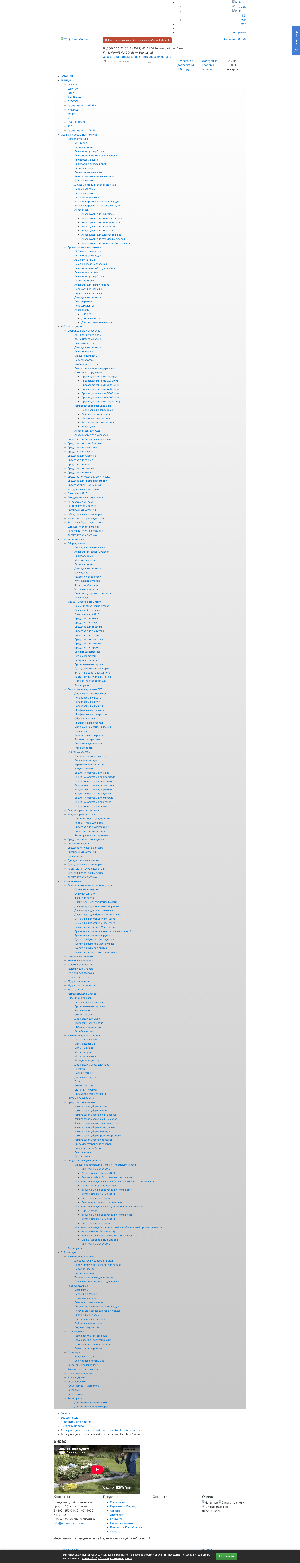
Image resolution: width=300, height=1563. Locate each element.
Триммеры (74, 1352)
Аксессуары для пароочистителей (101, 218)
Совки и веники (83, 1072)
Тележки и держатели (87, 576)
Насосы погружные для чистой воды (96, 201)
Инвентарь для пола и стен (84, 1035)
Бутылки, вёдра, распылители (85, 522)
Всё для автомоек (71, 326)
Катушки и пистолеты (87, 580)
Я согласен (226, 1556)
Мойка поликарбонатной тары (99, 1185)
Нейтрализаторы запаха (82, 505)
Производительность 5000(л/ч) (100, 393)
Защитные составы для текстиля (94, 785)
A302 (71, 126)
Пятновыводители (85, 655)
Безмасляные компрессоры (98, 422)
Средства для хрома (86, 647)
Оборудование (76, 543)
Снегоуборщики (77, 1381)
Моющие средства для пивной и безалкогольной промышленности (114, 1181)
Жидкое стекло (83, 768)
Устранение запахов (86, 589)
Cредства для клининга (82, 1102)
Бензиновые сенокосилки (83, 1364)
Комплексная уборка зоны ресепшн (95, 1114)
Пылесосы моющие (86, 159)
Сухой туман (82, 1156)
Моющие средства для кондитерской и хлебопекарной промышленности (118, 1227)
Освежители (75, 856)
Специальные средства (95, 1168)
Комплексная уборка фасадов (92, 1131)
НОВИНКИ (67, 76)
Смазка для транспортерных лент (101, 1202)
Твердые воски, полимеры (90, 755)
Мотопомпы (81, 1289)
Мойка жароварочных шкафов (99, 1239)
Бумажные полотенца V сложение (94, 918)
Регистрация (237, 32)
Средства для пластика (82, 455)
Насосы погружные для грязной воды (97, 205)
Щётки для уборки (85, 1089)
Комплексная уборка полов (90, 1106)
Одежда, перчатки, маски (83, 526)
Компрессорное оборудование (92, 405)
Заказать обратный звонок (121, 56)
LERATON (73, 88)
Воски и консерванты (87, 651)
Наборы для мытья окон (89, 1002)
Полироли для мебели (87, 1147)
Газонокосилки (76, 1331)
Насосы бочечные (85, 192)
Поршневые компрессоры (97, 409)
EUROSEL (73, 101)
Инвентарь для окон (80, 997)
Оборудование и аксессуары (85, 330)
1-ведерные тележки (80, 956)
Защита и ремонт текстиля (83, 810)
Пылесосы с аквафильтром (90, 163)
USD (243, 6)
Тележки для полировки (88, 735)
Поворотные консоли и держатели (94, 368)
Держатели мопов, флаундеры (92, 1064)
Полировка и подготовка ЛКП (85, 689)
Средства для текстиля (82, 464)
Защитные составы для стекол (92, 801)
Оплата (115, 1510)
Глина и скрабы (83, 747)
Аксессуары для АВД (87, 430)
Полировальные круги (87, 701)
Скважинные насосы (86, 1314)
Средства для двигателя (82, 447)
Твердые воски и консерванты (86, 497)
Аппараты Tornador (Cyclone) (91, 551)
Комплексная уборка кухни (90, 1110)
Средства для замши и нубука (86, 839)
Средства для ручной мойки (85, 443)
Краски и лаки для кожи (88, 822)
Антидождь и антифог (80, 501)
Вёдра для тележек (79, 981)
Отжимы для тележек (81, 972)
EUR (243, 11)
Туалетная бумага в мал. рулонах (94, 943)
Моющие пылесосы (86, 355)
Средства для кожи (79, 472)
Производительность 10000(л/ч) (100, 401)
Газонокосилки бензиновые (90, 1335)
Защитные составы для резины (93, 789)
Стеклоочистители (85, 180)
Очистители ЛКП (77, 493)
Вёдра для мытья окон (81, 985)
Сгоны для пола (83, 1085)
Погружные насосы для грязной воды (97, 1310)
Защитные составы (79, 751)
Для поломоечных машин (96, 322)
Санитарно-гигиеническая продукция (90, 885)
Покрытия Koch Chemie (126, 1527)
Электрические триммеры (90, 1360)
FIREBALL (73, 109)
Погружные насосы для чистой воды (96, 1306)
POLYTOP (73, 92)
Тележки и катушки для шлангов (93, 1277)
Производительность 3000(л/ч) (100, 384)
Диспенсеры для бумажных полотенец (97, 914)
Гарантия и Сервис (123, 1506)
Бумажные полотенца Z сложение (94, 922)
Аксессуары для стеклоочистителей (103, 238)
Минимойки (81, 142)
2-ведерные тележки (80, 960)
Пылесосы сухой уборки (89, 151)
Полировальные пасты (88, 697)
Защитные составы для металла (93, 797)
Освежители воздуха (87, 889)
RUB (243, 2)
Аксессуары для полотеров (97, 230)
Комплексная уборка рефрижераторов (97, 1135)
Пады (77, 1081)
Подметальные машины (88, 172)
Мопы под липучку (85, 1039)
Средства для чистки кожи (90, 831)
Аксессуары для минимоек (97, 213)
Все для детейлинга (72, 539)
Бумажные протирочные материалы (96, 951)
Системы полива (84, 1273)
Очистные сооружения (88, 372)
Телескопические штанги (89, 1022)
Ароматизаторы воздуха (82, 534)
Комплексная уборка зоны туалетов (96, 1122)
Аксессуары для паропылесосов (101, 222)
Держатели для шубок (87, 1018)
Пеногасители (82, 1152)
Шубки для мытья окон (88, 1027)
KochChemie (75, 97)
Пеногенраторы (83, 301)
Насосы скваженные (86, 197)
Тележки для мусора (80, 968)
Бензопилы (74, 1389)
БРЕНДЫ (66, 80)
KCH (243, 19)
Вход (243, 24)
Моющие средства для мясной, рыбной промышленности (108, 1206)
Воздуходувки (76, 1377)
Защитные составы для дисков (93, 793)
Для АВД (86, 313)
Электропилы (76, 1394)
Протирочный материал (82, 509)
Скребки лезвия (84, 1031)
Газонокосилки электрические (92, 1339)
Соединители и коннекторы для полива (97, 1264)
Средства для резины (81, 468)
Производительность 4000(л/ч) (100, 388)
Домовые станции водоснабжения (95, 184)
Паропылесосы (83, 167)
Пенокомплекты (84, 305)
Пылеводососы (83, 351)
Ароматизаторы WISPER (82, 105)
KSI (244, 15)
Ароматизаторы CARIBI (81, 130)
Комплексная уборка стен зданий (94, 1127)
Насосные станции (85, 1293)
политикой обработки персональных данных (107, 1558)
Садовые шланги (84, 1268)
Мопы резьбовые (84, 1043)
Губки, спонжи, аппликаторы (85, 514)
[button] (296, 40)
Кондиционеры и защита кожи (92, 818)
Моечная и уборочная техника (79, 134)
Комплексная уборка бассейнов (93, 1139)
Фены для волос (84, 897)
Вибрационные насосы (88, 1323)
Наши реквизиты (121, 1523)
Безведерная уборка (86, 1060)
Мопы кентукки (83, 1047)
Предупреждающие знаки (90, 1093)
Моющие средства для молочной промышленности (105, 1164)
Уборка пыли (75, 989)
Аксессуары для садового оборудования (105, 243)
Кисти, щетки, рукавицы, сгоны (86, 518)
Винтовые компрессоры (95, 414)
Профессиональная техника (84, 247)
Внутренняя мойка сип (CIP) (98, 1173)
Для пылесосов (90, 318)
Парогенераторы (84, 359)
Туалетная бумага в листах (90, 947)
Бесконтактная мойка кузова (91, 605)
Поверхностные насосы (88, 1302)
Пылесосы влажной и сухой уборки (95, 155)
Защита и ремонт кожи (81, 814)
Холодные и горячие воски (83, 489)
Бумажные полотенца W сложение (95, 926)
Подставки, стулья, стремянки (86, 530)
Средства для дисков (80, 451)
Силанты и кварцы (85, 760)
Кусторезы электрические (83, 1369)
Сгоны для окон (83, 1014)
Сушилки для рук (84, 893)
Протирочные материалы (89, 1006)
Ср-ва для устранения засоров (93, 1143)
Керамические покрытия (89, 764)
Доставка (116, 1514)
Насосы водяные (78, 1285)
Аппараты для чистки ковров (91, 284)
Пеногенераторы (84, 343)
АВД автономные (84, 259)
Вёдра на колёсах (78, 977)
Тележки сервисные (80, 964)
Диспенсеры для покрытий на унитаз (96, 906)
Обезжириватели (84, 718)
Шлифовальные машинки (89, 710)
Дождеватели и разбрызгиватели (94, 1260)
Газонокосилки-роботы (88, 1348)
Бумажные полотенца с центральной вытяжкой (102, 931)
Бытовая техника (78, 138)
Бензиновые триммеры (88, 1356)
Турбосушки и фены (86, 363)
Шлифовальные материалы (90, 714)
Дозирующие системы (87, 297)
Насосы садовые (84, 188)
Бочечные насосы (85, 1298)
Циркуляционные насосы (89, 1318)
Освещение (81, 572)
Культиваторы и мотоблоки (83, 1385)
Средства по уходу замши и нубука (89, 476)
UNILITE (72, 84)
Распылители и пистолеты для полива (97, 1281)
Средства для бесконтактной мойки (89, 439)
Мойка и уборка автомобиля (84, 601)
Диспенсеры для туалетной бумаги (95, 901)
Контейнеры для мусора (82, 993)
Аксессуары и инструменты (91, 835)
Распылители (82, 1010)
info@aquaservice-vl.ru (156, 56)
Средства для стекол (80, 459)
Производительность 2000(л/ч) (100, 380)
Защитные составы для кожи (91, 772)
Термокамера (89, 1210)
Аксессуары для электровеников (101, 234)
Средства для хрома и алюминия (87, 480)
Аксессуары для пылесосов (98, 226)
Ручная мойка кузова (87, 610)
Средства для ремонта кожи (91, 826)
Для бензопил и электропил (90, 1402)
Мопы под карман (85, 1056)
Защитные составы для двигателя (94, 776)
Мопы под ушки (83, 1052)
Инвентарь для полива (81, 1256)
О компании (118, 1502)
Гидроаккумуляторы (86, 1327)
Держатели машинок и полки (91, 693)
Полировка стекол (78, 843)
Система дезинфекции (81, 1097)
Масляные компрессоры (96, 418)
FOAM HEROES (76, 122)
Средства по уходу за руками (85, 847)
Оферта (115, 1531)
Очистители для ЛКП (86, 614)
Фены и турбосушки (86, 584)
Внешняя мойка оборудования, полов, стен (107, 1177)
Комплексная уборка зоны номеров (95, 1118)
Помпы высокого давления (90, 263)
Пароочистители (84, 147)
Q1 (69, 117)
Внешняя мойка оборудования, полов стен (106, 1189)
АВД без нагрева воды (87, 251)
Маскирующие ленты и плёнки (92, 726)
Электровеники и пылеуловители (94, 176)
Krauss (71, 113)
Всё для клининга (71, 881)
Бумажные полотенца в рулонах (93, 935)
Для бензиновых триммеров (91, 1406)
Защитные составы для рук (90, 806)
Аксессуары (81, 209)
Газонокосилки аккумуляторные (93, 1343)
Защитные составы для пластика (94, 781)
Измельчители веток (80, 1373)
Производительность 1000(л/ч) (99, 376)
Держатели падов (85, 1077)
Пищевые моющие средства (85, 1160)
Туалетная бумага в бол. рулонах (94, 939)
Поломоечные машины (88, 288)
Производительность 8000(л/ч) (100, 397)
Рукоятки (79, 1068)
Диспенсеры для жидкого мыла (93, 910)
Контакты (116, 1519)
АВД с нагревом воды (87, 255)
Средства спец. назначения (84, 484)
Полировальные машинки (89, 547)
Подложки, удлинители (88, 743)
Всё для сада (68, 1252)
